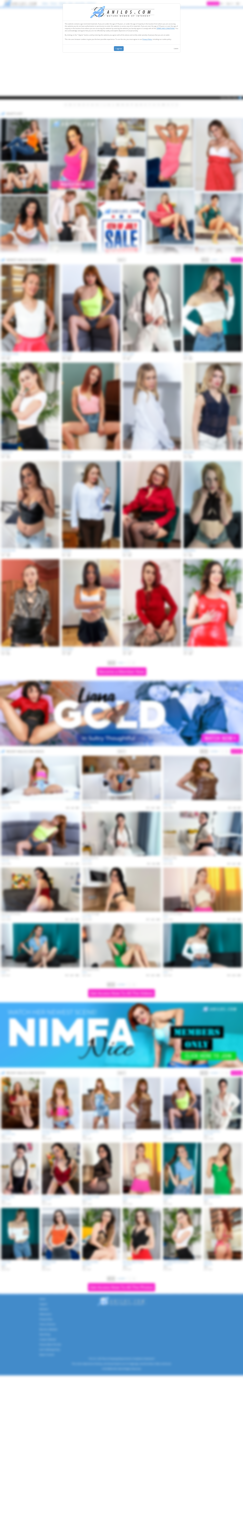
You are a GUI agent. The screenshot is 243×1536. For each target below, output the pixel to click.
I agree (119, 48)
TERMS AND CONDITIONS (165, 28)
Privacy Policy (147, 39)
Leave (176, 48)
